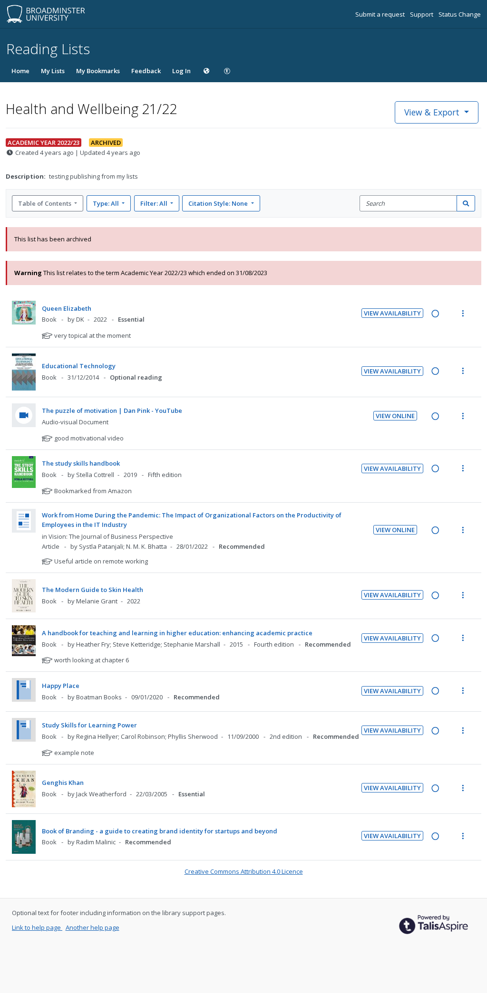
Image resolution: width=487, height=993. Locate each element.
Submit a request (380, 14)
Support (422, 14)
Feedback (146, 71)
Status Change (459, 14)
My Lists (53, 71)
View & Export (431, 112)
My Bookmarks (98, 71)
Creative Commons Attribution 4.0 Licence (244, 871)
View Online (395, 415)
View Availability (392, 313)
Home (20, 71)
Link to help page (37, 927)
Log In (181, 71)
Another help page (92, 927)
